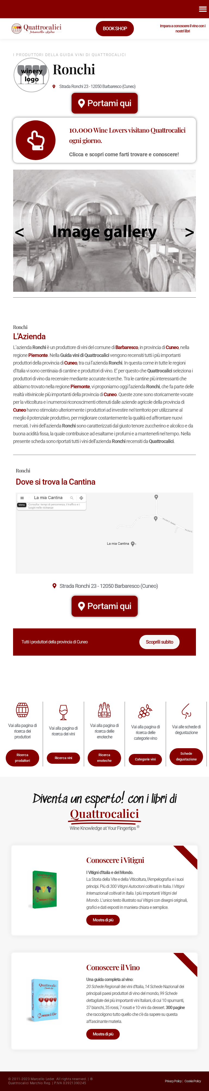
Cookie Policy (193, 1081)
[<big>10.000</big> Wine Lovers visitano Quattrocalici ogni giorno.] (36, 140)
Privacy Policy (173, 1081)
